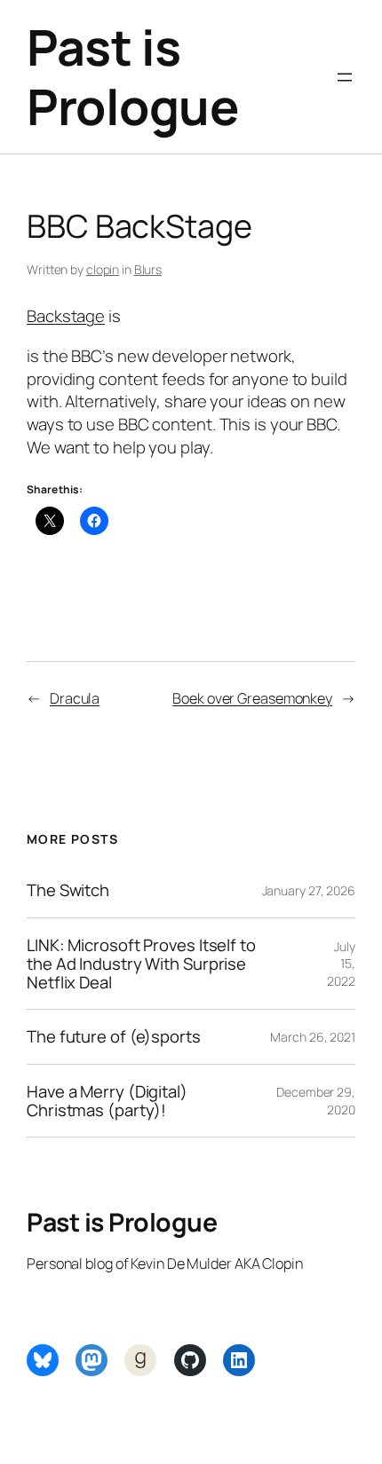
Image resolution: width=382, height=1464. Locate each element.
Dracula (74, 698)
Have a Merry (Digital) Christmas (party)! (107, 1100)
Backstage (66, 315)
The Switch (68, 890)
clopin (102, 269)
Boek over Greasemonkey (252, 698)
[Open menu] (344, 77)
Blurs (148, 269)
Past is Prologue (132, 76)
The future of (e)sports (114, 1036)
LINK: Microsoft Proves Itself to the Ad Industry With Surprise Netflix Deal (141, 963)
